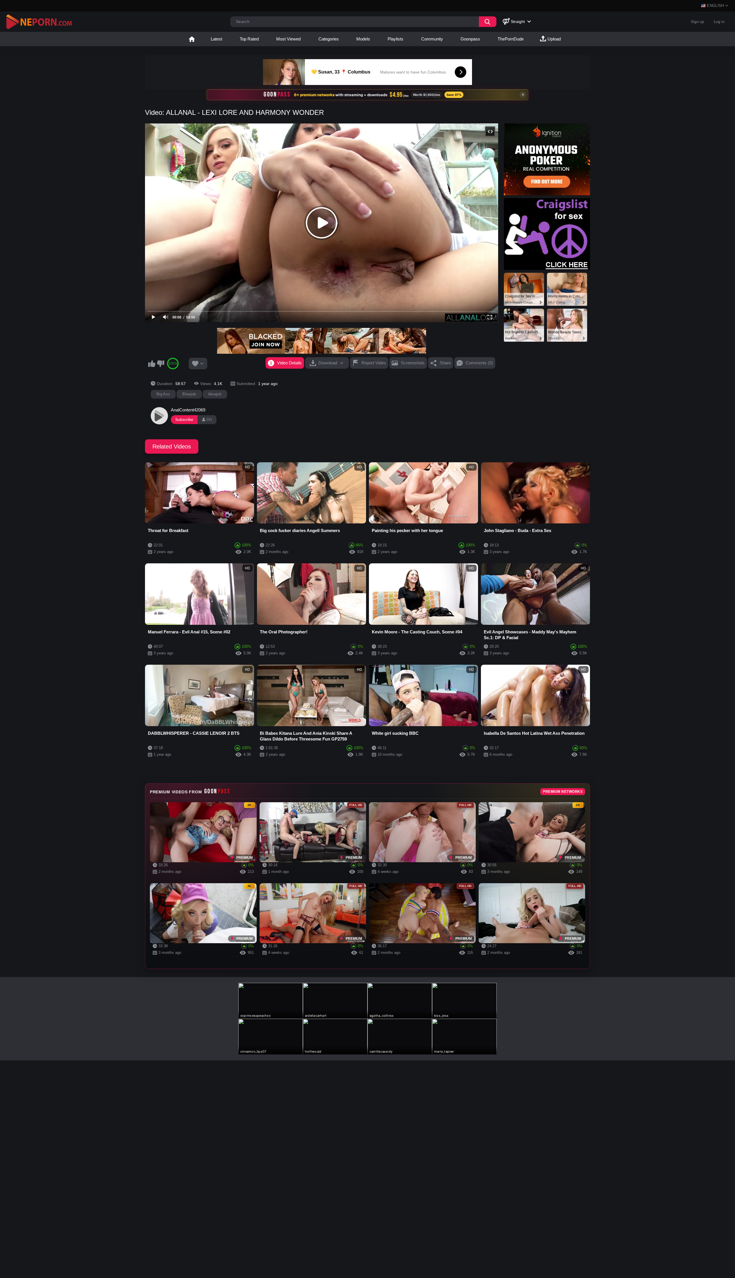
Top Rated (249, 38)
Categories (328, 38)
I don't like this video (160, 363)
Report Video (373, 362)
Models (363, 38)
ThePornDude (511, 38)
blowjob (214, 394)
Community (432, 38)
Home (192, 39)
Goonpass (470, 38)
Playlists (395, 38)
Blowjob (189, 394)
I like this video (151, 363)
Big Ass (163, 394)
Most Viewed (288, 38)
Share (445, 362)
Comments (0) (479, 362)
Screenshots (413, 362)
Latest (216, 38)
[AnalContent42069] (159, 415)
